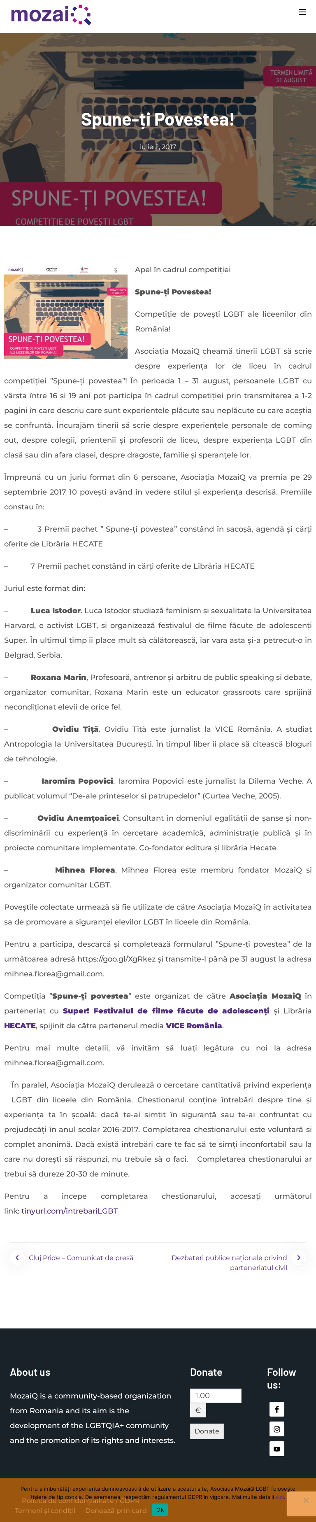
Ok (160, 1509)
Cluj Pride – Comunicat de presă (81, 1258)
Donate (207, 1431)
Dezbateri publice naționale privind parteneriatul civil (229, 1263)
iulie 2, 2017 (158, 147)
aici (280, 1497)
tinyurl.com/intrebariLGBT (70, 1211)
